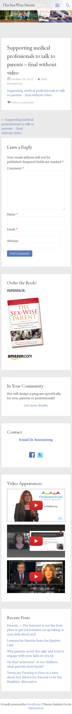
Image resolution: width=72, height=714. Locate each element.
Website (12, 241)
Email (12, 229)
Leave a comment (22, 102)
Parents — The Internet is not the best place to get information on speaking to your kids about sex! (35, 630)
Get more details (36, 405)
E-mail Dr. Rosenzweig (36, 440)
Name (12, 214)
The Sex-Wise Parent (18, 5)
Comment (15, 168)
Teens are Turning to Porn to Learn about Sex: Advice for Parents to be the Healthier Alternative (34, 677)
